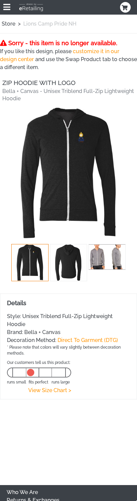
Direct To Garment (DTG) (88, 340)
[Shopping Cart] (126, 7)
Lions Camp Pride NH (49, 24)
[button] (30, 262)
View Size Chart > (49, 390)
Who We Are (22, 492)
